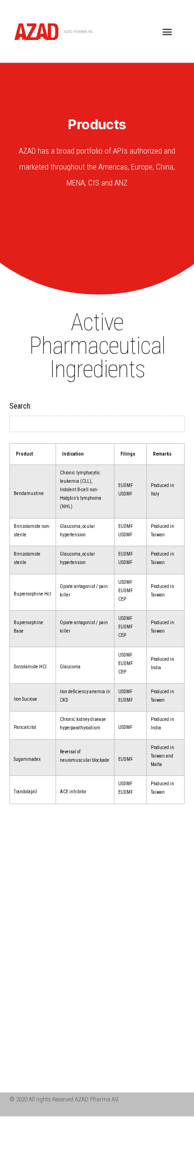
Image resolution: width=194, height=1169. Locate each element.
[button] (167, 31)
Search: (20, 406)
